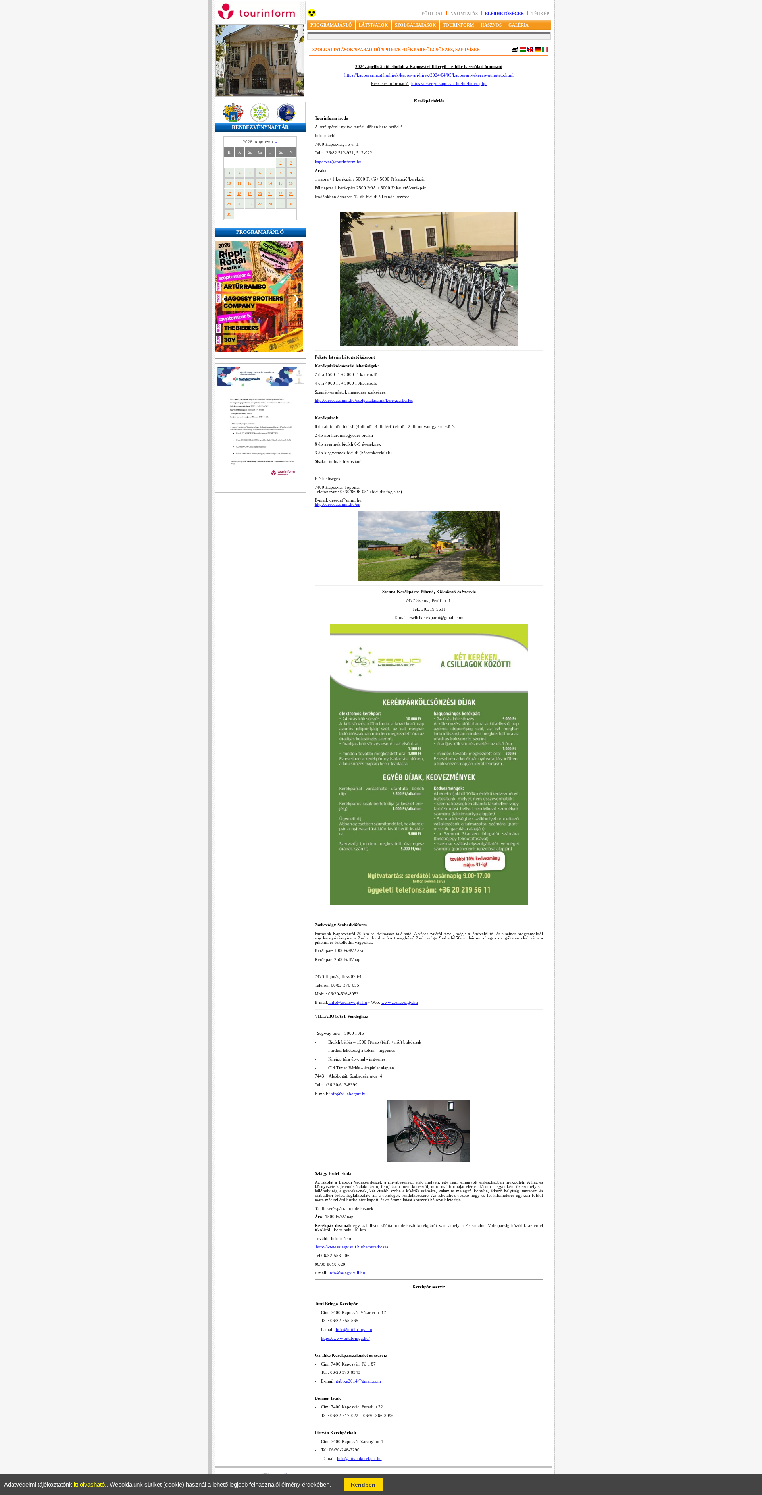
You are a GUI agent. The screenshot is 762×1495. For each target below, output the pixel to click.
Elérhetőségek (504, 14)
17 (229, 194)
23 (291, 194)
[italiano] (545, 51)
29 (281, 204)
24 (229, 204)
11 (239, 183)
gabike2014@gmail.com (358, 1381)
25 (239, 204)
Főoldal (432, 14)
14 (270, 183)
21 (270, 194)
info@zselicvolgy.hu (347, 1002)
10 (229, 183)
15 (281, 183)
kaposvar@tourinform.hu (338, 162)
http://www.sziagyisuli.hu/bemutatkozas (352, 1247)
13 (260, 183)
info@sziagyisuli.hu (347, 1273)
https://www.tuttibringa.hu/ (345, 1338)
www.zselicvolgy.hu (399, 1002)
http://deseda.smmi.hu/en (337, 504)
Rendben (363, 1484)
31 (229, 214)
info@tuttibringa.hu (354, 1329)
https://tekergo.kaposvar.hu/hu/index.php (449, 83)
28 (270, 204)
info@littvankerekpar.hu (359, 1458)
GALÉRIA (518, 25)
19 (250, 194)
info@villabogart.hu (348, 1094)
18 (239, 194)
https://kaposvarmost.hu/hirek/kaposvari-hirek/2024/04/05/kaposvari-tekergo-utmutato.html (429, 75)
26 (250, 204)
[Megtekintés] (260, 491)
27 (260, 204)
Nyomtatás (464, 14)
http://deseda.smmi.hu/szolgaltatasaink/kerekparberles (364, 400)
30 (291, 204)
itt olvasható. (90, 1484)
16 (291, 183)
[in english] (530, 51)
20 (260, 194)
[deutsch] (538, 51)
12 (250, 183)
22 (281, 194)
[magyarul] (523, 51)
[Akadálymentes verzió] (312, 16)
